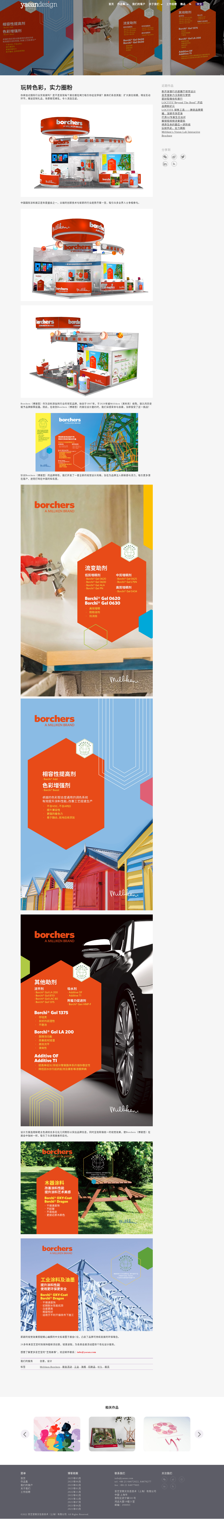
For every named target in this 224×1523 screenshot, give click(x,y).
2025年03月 (74, 1478)
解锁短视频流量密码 (173, 121)
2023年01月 (74, 1488)
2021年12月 (74, 1498)
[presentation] (25, 1434)
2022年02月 (74, 1495)
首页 (111, 4)
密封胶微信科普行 (172, 99)
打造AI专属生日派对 (174, 117)
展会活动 (67, 1367)
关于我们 (154, 4)
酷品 (183, 4)
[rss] (190, 4)
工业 (76, 1367)
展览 (107, 1367)
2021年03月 (74, 1509)
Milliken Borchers (50, 1367)
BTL (100, 1367)
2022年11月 (74, 1492)
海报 (83, 1367)
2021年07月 (74, 1502)
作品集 (121, 4)
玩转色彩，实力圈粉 (173, 128)
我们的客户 (138, 4)
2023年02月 (74, 1485)
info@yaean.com (124, 1478)
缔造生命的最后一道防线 (176, 124)
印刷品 (92, 1367)
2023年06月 (74, 1481)
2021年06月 (74, 1505)
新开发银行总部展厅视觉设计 (179, 91)
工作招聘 (171, 4)
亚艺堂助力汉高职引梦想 (176, 95)
